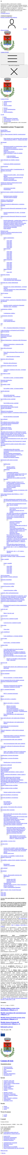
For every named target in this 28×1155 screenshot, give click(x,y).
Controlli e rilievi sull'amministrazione (9, 593)
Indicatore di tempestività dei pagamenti (13, 685)
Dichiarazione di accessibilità (10, 1146)
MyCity (3, 1153)
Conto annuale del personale (10, 278)
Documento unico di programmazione (9, 726)
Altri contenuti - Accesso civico (11, 119)
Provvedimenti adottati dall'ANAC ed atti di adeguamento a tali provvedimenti (14, 820)
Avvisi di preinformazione (16, 521)
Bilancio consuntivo (11, 707)
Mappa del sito (4, 1150)
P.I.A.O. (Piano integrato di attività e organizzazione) (13, 134)
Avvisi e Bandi (13, 524)
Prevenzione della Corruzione (8, 809)
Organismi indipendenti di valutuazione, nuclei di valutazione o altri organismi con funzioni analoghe (13, 599)
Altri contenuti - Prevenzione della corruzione (11, 807)
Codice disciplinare (11, 156)
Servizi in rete (4, 662)
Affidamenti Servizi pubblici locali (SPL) (16, 477)
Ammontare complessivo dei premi (9, 365)
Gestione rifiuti (4, 645)
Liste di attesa (4, 638)
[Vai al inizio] (1, 1032)
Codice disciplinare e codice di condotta (13, 153)
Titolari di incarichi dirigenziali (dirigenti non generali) (13, 216)
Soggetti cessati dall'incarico (10, 180)
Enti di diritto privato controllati (8, 399)
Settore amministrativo (9, 237)
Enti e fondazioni (8, 1071)
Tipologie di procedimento (7, 411)
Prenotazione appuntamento (10, 1137)
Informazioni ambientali (6, 765)
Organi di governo (8, 1067)
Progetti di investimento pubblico (11, 457)
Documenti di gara (11, 468)
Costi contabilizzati (5, 631)
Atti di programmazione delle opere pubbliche (11, 739)
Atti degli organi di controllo (10, 197)
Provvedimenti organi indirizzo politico (10, 422)
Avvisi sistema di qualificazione (17, 528)
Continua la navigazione (6, 16)
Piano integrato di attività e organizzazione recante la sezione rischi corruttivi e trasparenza (15, 824)
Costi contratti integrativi (9, 321)
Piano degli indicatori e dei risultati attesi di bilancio (13, 718)
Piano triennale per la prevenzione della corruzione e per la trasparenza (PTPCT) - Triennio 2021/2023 (18, 837)
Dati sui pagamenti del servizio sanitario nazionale (12, 680)
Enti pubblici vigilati (5, 384)
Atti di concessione (5, 575)
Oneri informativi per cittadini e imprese (10, 159)
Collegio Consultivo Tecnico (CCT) (15, 482)
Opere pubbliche (4, 727)
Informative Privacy (11, 882)
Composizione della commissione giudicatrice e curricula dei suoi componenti (17, 538)
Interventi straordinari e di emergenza (9, 794)
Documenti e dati (8, 1075)
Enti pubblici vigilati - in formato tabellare (13, 388)
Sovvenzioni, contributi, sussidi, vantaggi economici (13, 556)
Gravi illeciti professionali (10, 456)
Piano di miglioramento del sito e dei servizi (14, 1148)
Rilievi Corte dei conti (9, 613)
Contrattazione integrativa (7, 315)
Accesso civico (7, 121)
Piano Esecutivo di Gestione (13, 356)
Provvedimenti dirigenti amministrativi (10, 423)
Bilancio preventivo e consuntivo (8, 699)
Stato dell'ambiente (5, 769)
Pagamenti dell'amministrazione (8, 670)
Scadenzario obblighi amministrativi (12, 164)
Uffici (5, 1069)
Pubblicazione (7, 464)
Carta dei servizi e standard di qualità (9, 618)
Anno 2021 (9, 242)
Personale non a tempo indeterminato (9, 282)
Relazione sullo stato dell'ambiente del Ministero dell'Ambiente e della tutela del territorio (12, 780)
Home (5, 117)
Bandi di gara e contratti (6, 429)
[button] (8, 101)
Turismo (5, 1090)
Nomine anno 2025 (11, 880)
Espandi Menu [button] (4, 130)
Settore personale (8, 269)
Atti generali (3, 142)
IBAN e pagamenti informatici (8, 689)
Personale (3, 205)
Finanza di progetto (11, 487)
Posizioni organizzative (6, 233)
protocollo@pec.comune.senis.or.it (11, 1133)
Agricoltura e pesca (8, 1100)
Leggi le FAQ (7, 1136)
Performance (4, 337)
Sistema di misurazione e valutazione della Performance (14, 340)
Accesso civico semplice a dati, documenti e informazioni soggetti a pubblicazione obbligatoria (15, 848)
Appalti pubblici (7, 1087)
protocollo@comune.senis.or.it (11, 1132)
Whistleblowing (7, 883)
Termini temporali (8, 803)
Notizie (5, 1106)
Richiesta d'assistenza (9, 1140)
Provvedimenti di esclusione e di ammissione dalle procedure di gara (15, 535)
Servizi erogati (4, 615)
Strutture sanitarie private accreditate (9, 785)
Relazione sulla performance (7, 359)
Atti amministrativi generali (10, 147)
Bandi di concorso (5, 331)
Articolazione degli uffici (6, 184)
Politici (5, 1072)
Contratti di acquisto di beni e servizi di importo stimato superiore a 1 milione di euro (16, 541)
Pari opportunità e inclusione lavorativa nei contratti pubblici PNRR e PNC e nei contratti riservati (17, 475)
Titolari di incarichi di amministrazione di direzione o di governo (13, 178)
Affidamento (7, 469)
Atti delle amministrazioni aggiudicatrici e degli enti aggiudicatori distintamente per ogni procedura (15, 500)
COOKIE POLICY (5, 13)
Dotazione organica (5, 274)
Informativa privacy (7, 1027)
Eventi (5, 1116)
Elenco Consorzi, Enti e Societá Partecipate (11, 889)
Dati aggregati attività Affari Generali (9, 407)
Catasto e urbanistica (8, 1088)
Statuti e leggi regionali (9, 151)
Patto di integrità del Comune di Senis (9, 555)
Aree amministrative (8, 1068)
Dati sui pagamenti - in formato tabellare (13, 677)
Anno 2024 (9, 246)
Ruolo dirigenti (7, 228)
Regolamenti (7, 864)
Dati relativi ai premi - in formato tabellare (13, 377)
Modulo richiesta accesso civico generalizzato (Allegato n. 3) (10, 1009)
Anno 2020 (9, 240)
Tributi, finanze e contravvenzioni (11, 1083)
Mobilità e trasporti (8, 1092)
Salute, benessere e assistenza (10, 1098)
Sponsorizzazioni (8, 488)
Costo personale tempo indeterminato (12, 280)
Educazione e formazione (10, 1094)
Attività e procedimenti (6, 408)
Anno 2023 (9, 244)
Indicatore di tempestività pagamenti (9, 681)
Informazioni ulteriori (15, 533)
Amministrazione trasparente (10, 1142)
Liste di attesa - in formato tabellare (12, 642)
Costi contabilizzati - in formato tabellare (13, 636)
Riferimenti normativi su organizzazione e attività (15, 146)
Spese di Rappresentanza (12, 708)
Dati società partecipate (9, 395)
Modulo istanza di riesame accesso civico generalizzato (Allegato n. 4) (13, 1018)
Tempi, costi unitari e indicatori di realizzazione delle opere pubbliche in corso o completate (15, 752)
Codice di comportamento (13, 157)
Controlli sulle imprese (6, 424)
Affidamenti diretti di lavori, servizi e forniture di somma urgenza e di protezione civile (18, 531)
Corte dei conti (4, 609)
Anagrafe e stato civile (9, 1080)
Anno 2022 (9, 243)
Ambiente (6, 1096)
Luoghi (5, 1114)
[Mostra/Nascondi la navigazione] (12, 59)
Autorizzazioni (7, 1099)
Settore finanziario (8, 259)
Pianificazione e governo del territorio (9, 755)
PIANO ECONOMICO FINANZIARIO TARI (15, 656)
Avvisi (5, 1109)
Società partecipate (5, 391)
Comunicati (6, 1107)
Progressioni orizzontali (6, 336)
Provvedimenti (4, 419)
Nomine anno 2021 (11, 879)
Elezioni (5, 108)
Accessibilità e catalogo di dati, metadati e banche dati (13, 860)
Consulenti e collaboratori (7, 201)
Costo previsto (7, 804)
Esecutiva (6, 479)
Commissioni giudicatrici (12, 472)
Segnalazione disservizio (9, 1138)
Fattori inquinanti (5, 770)
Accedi (2, 114)
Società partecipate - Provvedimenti (12, 396)
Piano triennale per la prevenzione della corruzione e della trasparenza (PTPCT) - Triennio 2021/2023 (15, 139)
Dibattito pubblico (11, 466)
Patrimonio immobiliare (6, 579)
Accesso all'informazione (9, 109)
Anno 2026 (9, 566)
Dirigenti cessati (4, 231)
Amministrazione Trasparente (11, 118)
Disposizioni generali (6, 131)
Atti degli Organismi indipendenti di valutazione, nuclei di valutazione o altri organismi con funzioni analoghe (14, 596)
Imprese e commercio (9, 1086)
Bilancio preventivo (11, 706)
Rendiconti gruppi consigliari (10, 196)
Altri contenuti (4, 868)
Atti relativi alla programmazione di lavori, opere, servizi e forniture (17, 504)
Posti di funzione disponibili (10, 227)
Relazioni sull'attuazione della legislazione (10, 777)
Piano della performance (6, 348)
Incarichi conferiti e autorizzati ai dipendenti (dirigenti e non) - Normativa (14, 306)
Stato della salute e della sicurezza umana (10, 778)
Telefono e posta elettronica (7, 200)
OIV (2, 323)
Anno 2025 (9, 247)
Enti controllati (4, 381)
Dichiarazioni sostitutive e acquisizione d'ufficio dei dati (14, 412)
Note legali (6, 1145)
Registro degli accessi (9, 853)
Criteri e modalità (5, 559)
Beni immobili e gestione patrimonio (9, 576)
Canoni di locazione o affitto (7, 586)
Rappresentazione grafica (6, 405)
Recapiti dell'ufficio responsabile (11, 416)
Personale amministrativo (9, 1073)
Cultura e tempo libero (9, 1082)
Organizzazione (4, 166)
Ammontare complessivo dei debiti (12, 687)
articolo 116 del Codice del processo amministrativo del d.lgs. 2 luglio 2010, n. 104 (14, 999)
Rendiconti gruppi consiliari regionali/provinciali (12, 192)
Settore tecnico (7, 248)
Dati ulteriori (4, 871)
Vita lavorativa (7, 1084)
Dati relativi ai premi (5, 373)
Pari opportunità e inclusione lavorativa (16, 483)
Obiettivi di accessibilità (9, 865)
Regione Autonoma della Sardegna (9, 17)
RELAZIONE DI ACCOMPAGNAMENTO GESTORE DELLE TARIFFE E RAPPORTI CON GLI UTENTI (15, 653)
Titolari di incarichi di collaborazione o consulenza (12, 204)
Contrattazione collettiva (6, 309)
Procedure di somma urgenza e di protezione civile (15, 490)
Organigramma (7, 189)
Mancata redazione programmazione (12, 453)
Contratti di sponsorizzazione (13, 484)
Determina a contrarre (15, 522)
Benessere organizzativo (6, 380)
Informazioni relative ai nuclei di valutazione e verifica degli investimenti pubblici (14, 736)
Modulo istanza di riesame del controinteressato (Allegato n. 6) (10, 1023)
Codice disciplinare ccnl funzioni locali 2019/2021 (12, 330)
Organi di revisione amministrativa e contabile (11, 601)
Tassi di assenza (4, 293)
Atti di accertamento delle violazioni (12, 822)
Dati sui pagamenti (5, 673)
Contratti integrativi (8, 319)
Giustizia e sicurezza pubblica (11, 1095)
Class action (3, 625)
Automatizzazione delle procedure (12, 449)
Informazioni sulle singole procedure (9, 459)
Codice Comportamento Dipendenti (12, 887)
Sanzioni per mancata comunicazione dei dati (11, 182)
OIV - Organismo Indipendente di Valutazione (14, 327)
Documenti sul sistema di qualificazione (13, 454)
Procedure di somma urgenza (13, 486)
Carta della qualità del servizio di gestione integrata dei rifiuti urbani (13, 650)
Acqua (5, 110)
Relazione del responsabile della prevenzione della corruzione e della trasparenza (15, 817)
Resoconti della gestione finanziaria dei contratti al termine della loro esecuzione (16, 545)
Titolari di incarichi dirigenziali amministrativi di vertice (14, 208)
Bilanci (2, 696)
